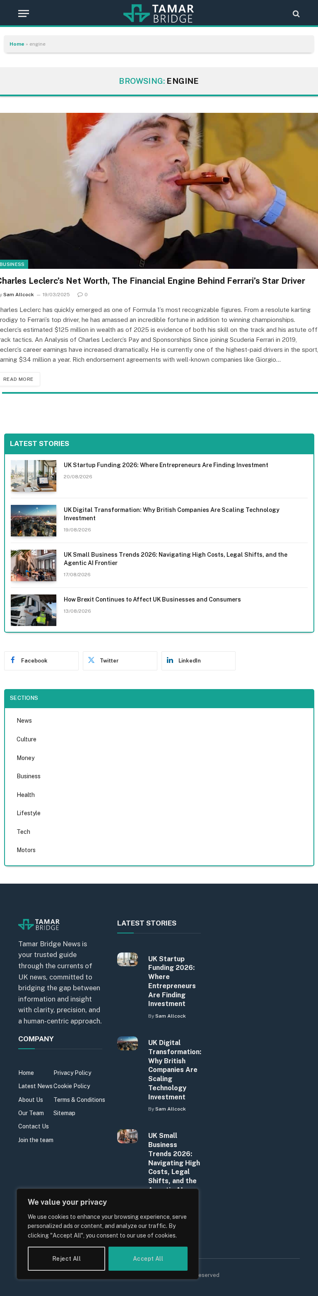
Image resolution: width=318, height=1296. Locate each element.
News (24, 720)
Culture (26, 739)
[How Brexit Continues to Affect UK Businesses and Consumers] (33, 610)
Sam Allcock (18, 294)
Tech (23, 831)
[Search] (295, 13)
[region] (108, 1234)
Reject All (66, 1258)
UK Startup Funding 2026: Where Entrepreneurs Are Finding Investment (166, 465)
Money (25, 758)
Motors (26, 850)
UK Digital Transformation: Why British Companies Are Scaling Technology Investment (171, 514)
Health (26, 795)
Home (17, 44)
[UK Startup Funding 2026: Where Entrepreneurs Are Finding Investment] (33, 476)
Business (29, 776)
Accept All (148, 1258)
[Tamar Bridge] (158, 13)
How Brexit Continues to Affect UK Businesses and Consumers (152, 599)
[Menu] (23, 13)
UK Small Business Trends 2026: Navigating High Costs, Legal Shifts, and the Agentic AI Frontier (175, 558)
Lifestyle (29, 813)
